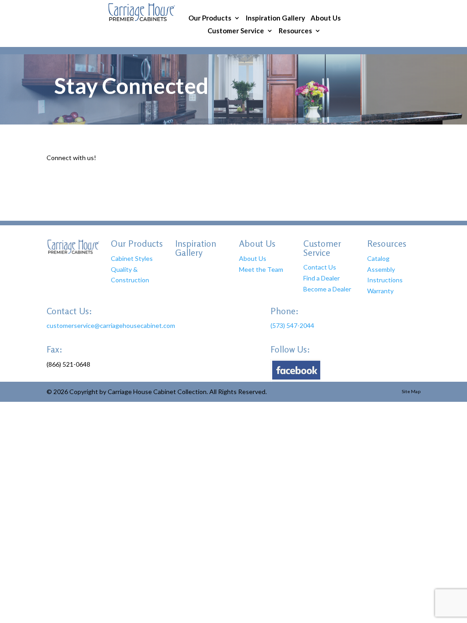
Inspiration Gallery (275, 18)
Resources (295, 31)
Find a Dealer (321, 278)
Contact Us (319, 267)
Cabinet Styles (132, 258)
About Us (326, 18)
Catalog (378, 258)
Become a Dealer (327, 289)
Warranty (380, 291)
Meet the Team (261, 269)
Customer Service (236, 31)
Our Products (209, 18)
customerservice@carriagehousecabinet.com (111, 325)
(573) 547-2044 (292, 325)
